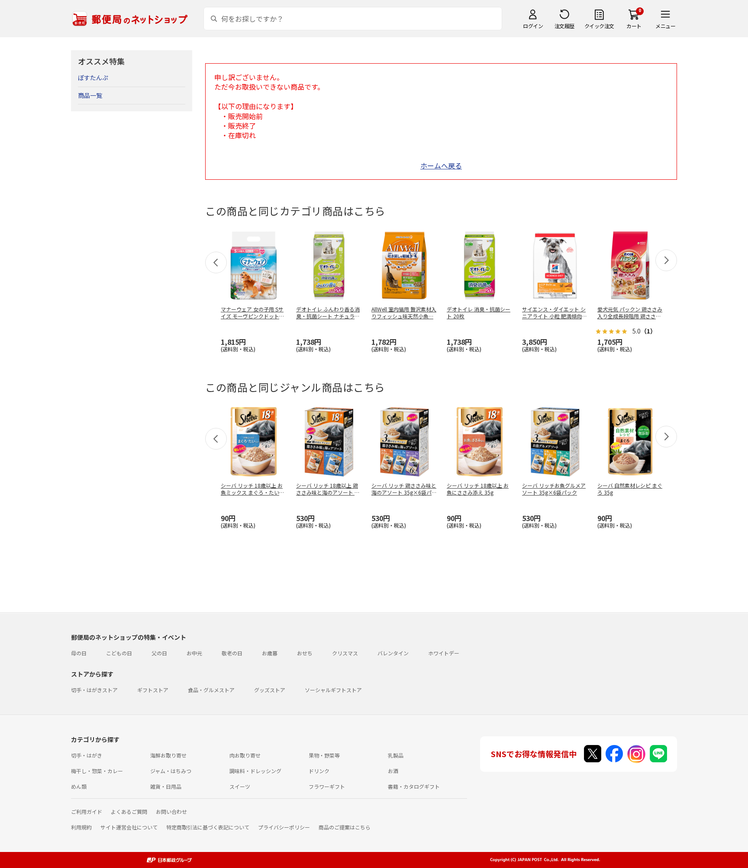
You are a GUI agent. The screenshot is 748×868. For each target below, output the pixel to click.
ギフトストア (152, 689)
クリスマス (345, 653)
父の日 (159, 653)
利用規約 (81, 827)
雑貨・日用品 (165, 786)
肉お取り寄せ (245, 755)
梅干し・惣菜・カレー (97, 770)
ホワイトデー (443, 653)
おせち (305, 653)
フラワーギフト (327, 786)
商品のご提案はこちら (345, 827)
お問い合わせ (171, 811)
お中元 (194, 653)
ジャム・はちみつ (170, 770)
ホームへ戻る (441, 165)
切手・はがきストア (94, 689)
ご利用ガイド (86, 811)
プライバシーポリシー (284, 827)
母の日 (79, 653)
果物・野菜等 (324, 755)
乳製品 (395, 755)
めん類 (79, 786)
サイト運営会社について (129, 827)
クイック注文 (599, 25)
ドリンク (319, 770)
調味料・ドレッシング (255, 770)
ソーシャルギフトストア (333, 689)
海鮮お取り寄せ (168, 755)
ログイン (533, 25)
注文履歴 (564, 25)
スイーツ (239, 786)
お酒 (393, 770)
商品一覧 (90, 95)
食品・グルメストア (211, 689)
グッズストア (269, 689)
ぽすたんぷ (93, 77)
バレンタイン (393, 653)
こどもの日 (119, 653)
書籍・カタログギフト (414, 786)
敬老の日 (232, 653)
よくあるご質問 (129, 811)
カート (634, 25)
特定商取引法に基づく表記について (207, 827)
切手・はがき (86, 755)
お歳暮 (269, 653)
